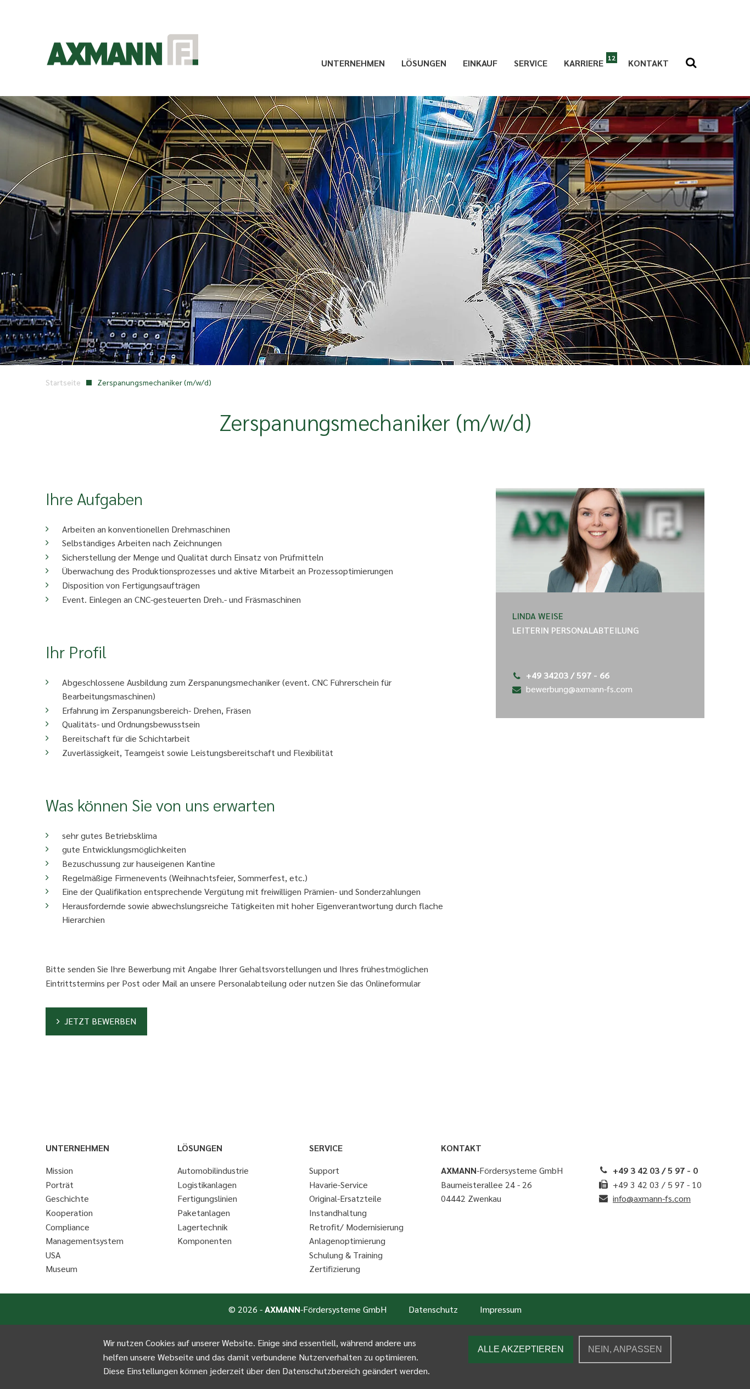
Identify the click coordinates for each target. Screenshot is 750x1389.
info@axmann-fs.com (652, 1198)
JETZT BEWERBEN (100, 1021)
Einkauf (480, 63)
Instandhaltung (338, 1212)
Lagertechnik (202, 1227)
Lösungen (423, 63)
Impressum (501, 1309)
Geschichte (67, 1198)
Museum (61, 1268)
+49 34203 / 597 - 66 (567, 675)
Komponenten (204, 1240)
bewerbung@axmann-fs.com (579, 689)
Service (530, 63)
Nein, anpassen (625, 1349)
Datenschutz (433, 1309)
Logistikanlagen (207, 1184)
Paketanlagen (203, 1212)
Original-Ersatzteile (345, 1198)
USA (53, 1255)
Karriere (583, 63)
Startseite (63, 382)
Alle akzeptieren (521, 1349)
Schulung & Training (346, 1255)
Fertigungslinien (207, 1198)
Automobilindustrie (213, 1170)
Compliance (67, 1227)
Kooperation (69, 1212)
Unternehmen (353, 63)
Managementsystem (85, 1240)
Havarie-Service (338, 1184)
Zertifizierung (334, 1268)
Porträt (60, 1184)
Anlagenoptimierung (347, 1240)
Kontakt (648, 63)
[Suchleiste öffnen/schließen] (690, 63)
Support (324, 1170)
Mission (59, 1170)
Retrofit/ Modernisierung (356, 1227)
